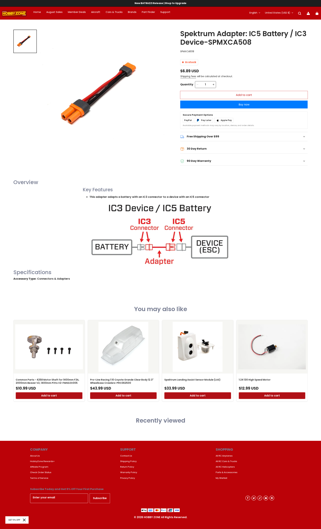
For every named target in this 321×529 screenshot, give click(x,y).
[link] (165, 12)
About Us (35, 455)
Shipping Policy (128, 461)
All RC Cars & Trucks (226, 461)
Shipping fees (188, 76)
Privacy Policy (127, 478)
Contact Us (126, 455)
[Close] (24, 520)
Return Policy (127, 466)
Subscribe (100, 498)
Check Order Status (40, 472)
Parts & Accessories (226, 472)
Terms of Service (39, 478)
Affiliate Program (39, 466)
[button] (299, 13)
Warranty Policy (128, 472)
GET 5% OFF (14, 520)
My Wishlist (221, 478)
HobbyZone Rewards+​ (42, 461)
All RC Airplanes (224, 455)
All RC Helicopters (225, 466)
